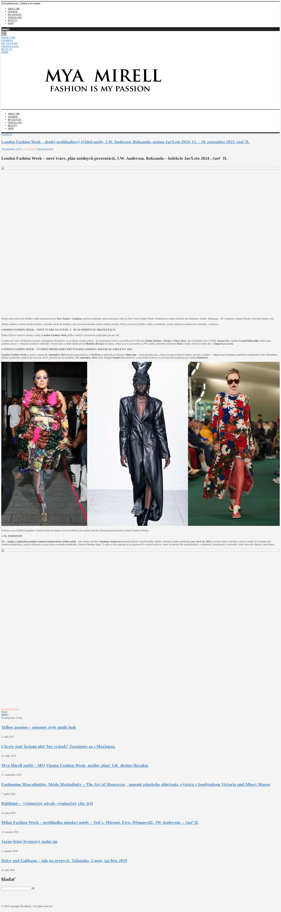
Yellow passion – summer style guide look (38, 727)
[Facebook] (2, 29)
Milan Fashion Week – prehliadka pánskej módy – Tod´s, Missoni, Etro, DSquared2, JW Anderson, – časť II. (100, 822)
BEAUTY (12, 20)
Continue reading (10, 709)
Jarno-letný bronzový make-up (29, 841)
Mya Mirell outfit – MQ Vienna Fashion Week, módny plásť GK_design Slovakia (74, 765)
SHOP (11, 23)
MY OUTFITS (14, 14)
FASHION (13, 11)
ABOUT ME (14, 8)
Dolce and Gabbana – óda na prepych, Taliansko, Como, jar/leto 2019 (64, 860)
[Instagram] (8, 29)
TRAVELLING (15, 17)
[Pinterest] (6, 29)
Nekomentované (44, 149)
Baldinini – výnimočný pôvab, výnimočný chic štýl (47, 803)
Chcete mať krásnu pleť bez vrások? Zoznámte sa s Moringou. (58, 746)
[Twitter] (4, 29)
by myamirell (29, 149)
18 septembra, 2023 (11, 149)
